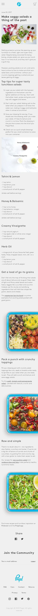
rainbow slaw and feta (10, 462)
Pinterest (5, 526)
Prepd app (19, 526)
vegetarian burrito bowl (13, 295)
